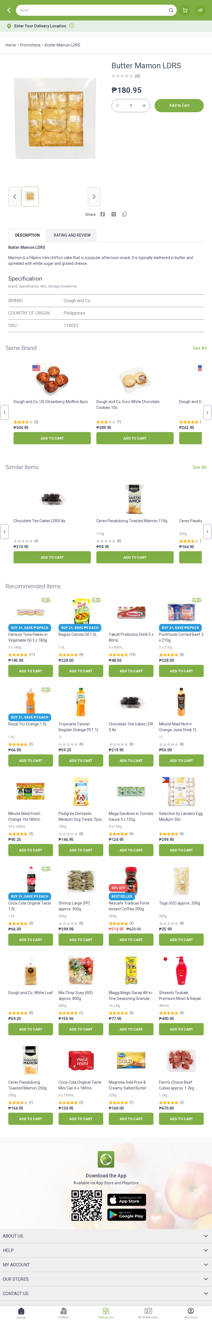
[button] (171, 10)
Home (11, 45)
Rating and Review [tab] (72, 235)
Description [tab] (27, 235)
